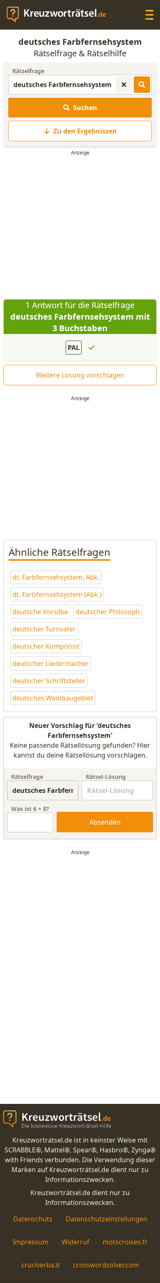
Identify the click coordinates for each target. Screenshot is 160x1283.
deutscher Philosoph (107, 611)
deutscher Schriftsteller (48, 680)
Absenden (105, 822)
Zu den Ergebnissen (85, 131)
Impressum (30, 1241)
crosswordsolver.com (106, 1264)
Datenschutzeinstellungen (106, 1218)
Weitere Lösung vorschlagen (80, 375)
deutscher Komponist (46, 646)
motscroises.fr (125, 1241)
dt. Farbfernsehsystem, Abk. (55, 577)
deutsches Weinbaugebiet (52, 698)
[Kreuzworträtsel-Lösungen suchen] (142, 84)
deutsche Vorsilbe (40, 611)
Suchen (85, 107)
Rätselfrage (28, 71)
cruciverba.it (40, 1264)
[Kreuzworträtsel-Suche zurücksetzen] (124, 84)
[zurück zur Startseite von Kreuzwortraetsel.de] (60, 15)
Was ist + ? (30, 809)
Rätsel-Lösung (106, 777)
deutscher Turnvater (44, 628)
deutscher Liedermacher (50, 663)
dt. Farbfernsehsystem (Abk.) (57, 594)
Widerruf (75, 1241)
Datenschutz (33, 1218)
